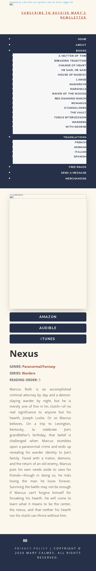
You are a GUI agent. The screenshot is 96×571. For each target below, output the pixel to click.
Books (81, 50)
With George (75, 127)
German (80, 147)
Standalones (75, 108)
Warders (79, 122)
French (80, 142)
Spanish (80, 156)
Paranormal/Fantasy (38, 366)
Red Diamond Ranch (70, 98)
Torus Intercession (70, 117)
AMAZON (47, 317)
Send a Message (74, 173)
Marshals (78, 89)
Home (82, 39)
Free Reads (77, 167)
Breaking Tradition (70, 60)
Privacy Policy (31, 548)
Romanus (78, 103)
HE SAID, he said (73, 70)
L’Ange (81, 79)
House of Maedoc (72, 74)
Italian (80, 152)
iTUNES (48, 339)
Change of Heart (72, 65)
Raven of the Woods (69, 93)
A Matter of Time (72, 56)
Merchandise (75, 178)
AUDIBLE (48, 328)
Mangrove (77, 84)
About (81, 45)
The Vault (78, 112)
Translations (74, 137)
